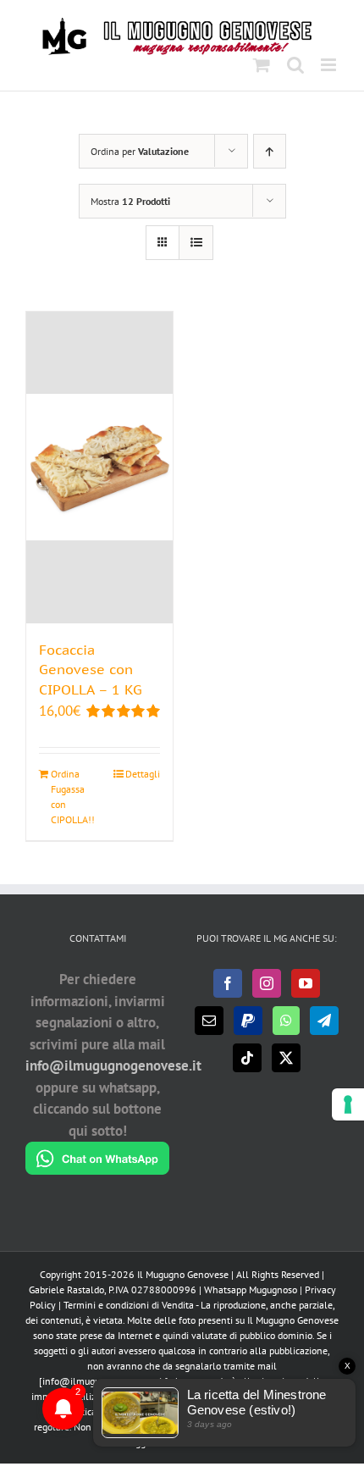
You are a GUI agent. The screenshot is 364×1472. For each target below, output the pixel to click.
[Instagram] (266, 983)
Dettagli (142, 773)
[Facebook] (227, 983)
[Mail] (209, 1020)
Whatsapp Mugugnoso (252, 1289)
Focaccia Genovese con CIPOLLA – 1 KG (90, 670)
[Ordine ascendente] (269, 151)
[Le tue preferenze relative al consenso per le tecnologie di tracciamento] (348, 1104)
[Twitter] (286, 1057)
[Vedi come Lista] (195, 242)
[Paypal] (248, 1020)
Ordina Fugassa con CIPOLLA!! (73, 796)
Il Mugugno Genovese (183, 1274)
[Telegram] (324, 1020)
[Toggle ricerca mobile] (295, 65)
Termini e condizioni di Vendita (128, 1304)
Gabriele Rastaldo (66, 1289)
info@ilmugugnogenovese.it (113, 1065)
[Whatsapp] (286, 1020)
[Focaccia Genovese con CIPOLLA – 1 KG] (99, 467)
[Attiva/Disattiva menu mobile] (330, 65)
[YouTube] (305, 983)
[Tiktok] (247, 1057)
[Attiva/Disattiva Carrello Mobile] (261, 65)
